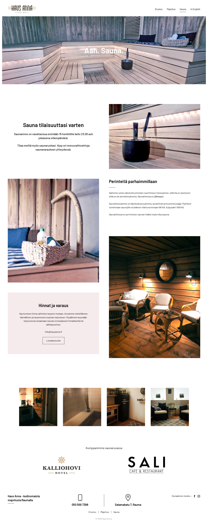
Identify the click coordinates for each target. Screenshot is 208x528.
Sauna (183, 9)
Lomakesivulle (53, 340)
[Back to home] (22, 9)
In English (195, 9)
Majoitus (171, 9)
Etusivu (159, 9)
